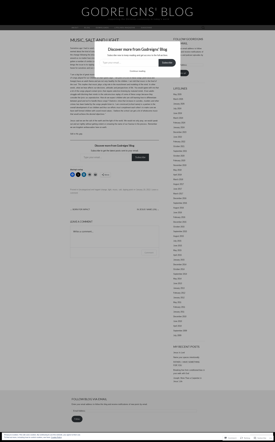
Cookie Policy (56, 437)
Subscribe (167, 62)
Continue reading (137, 71)
